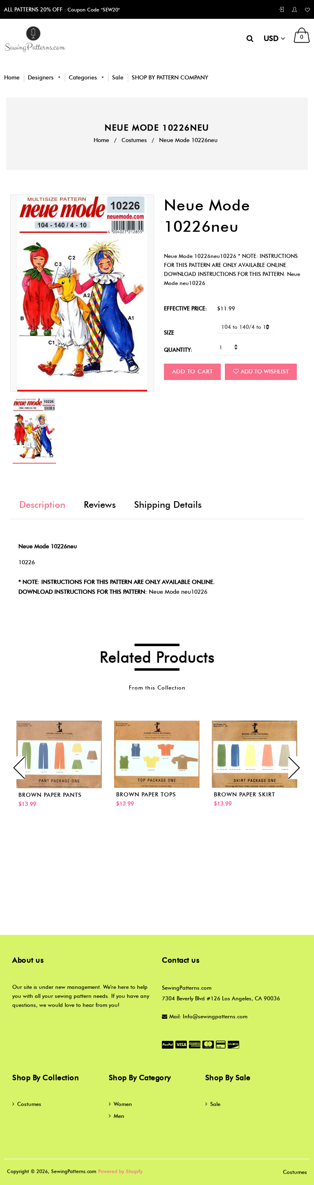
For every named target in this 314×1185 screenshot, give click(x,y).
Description (42, 504)
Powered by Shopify (120, 1171)
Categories (84, 77)
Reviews (100, 504)
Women (123, 1104)
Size (169, 332)
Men (119, 1116)
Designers (41, 77)
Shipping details (168, 504)
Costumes (134, 140)
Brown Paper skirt (244, 794)
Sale (117, 77)
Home (12, 77)
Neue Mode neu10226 (178, 591)
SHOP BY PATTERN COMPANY (170, 77)
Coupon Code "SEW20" (93, 10)
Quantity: (178, 349)
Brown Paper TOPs (146, 794)
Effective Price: (185, 308)
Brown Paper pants (50, 795)
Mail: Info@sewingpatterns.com (208, 1016)
